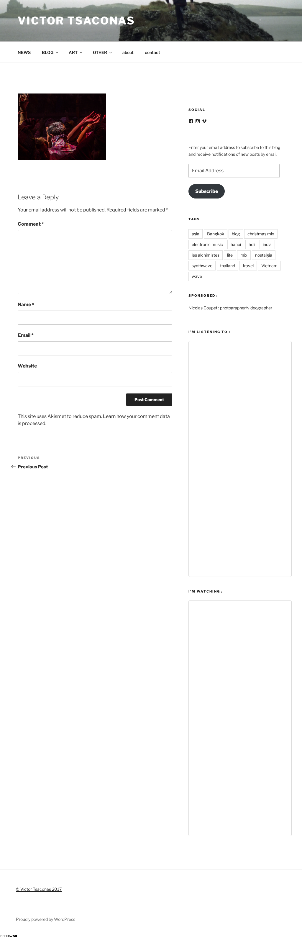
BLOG (47, 52)
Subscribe (206, 191)
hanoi (236, 244)
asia (195, 233)
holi (252, 244)
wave (197, 276)
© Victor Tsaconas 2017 (39, 889)
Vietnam (269, 265)
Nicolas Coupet (202, 307)
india (267, 244)
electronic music (207, 244)
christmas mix (260, 233)
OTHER (100, 52)
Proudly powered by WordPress (45, 919)
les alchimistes (205, 254)
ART (73, 52)
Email (26, 335)
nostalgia (263, 254)
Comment (31, 224)
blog (236, 233)
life (230, 254)
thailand (227, 265)
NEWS (24, 52)
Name (26, 304)
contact (152, 52)
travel (248, 265)
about (128, 52)
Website (27, 366)
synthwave (202, 265)
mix (243, 254)
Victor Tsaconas (76, 20)
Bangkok (215, 233)
